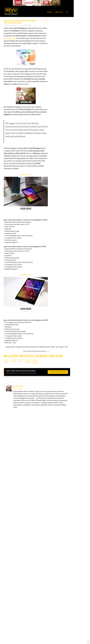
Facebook (16, 388)
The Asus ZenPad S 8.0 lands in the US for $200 (7, 361)
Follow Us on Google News (58, 372)
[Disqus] (82, 16)
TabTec (48, 351)
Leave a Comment (27, 25)
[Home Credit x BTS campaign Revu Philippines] (37, 3)
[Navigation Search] (67, 9)
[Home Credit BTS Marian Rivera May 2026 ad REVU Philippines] (26, 96)
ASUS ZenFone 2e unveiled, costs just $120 (14, 360)
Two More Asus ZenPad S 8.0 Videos (21, 360)
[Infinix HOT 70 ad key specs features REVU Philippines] (26, 57)
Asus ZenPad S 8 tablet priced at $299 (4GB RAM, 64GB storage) (28, 361)
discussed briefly (10, 38)
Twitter (22, 388)
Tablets (6, 25)
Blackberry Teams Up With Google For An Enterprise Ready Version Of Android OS (36, 361)
